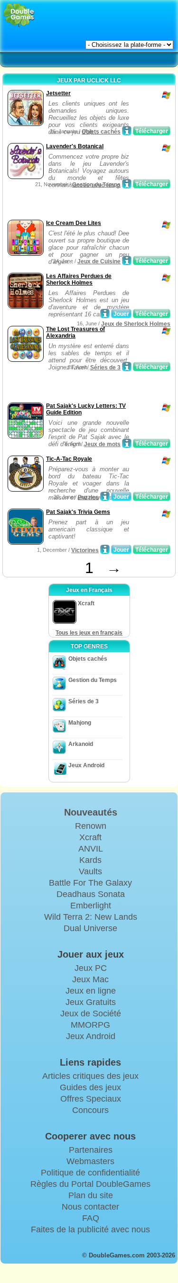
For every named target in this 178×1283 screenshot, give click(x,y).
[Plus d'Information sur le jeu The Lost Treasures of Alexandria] (126, 366)
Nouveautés (90, 812)
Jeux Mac (90, 979)
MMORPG (90, 1025)
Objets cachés (101, 131)
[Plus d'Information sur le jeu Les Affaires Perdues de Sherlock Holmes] (105, 313)
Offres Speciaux (90, 1099)
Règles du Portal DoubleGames (90, 1184)
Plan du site (90, 1195)
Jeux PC (91, 968)
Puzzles (88, 497)
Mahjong (79, 722)
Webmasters (90, 1161)
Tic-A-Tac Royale (69, 459)
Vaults (90, 871)
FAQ (90, 1218)
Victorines (85, 550)
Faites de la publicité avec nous (90, 1229)
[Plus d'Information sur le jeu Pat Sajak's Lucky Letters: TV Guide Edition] (126, 443)
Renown (90, 826)
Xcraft (90, 837)
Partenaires (90, 1150)
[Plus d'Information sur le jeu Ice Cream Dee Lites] (126, 260)
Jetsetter (58, 93)
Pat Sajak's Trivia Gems (78, 512)
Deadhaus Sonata (90, 894)
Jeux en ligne (91, 991)
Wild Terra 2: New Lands (90, 917)
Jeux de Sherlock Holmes (135, 324)
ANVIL (90, 848)
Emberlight (90, 905)
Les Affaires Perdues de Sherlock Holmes (79, 279)
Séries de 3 (105, 367)
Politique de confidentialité (90, 1172)
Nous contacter (90, 1206)
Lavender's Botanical (74, 146)
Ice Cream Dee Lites (73, 223)
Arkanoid (80, 744)
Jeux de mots (102, 444)
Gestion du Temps (96, 184)
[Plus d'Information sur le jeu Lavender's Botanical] (126, 183)
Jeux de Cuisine (99, 261)
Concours (90, 1110)
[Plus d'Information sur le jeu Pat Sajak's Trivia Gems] (105, 549)
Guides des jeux (90, 1087)
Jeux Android (86, 765)
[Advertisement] (81, 205)
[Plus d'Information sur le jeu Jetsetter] (126, 130)
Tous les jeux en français (89, 632)
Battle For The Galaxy (90, 883)
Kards (90, 860)
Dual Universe (90, 928)
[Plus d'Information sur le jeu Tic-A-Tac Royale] (105, 496)
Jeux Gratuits (91, 1002)
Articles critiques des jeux (90, 1076)
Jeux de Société (90, 1013)
